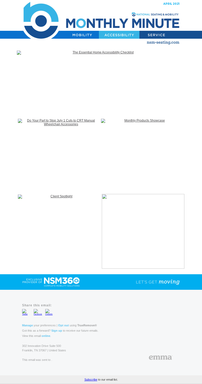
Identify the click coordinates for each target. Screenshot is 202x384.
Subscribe (90, 379)
